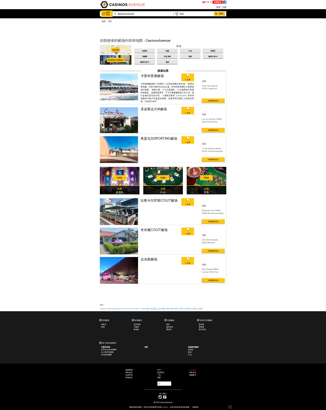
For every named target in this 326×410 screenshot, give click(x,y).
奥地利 (136, 329)
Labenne (103, 309)
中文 (207, 2)
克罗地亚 (137, 324)
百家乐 (212, 51)
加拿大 (103, 324)
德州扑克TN (144, 62)
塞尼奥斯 (162, 309)
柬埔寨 (201, 327)
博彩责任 (129, 372)
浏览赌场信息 (213, 101)
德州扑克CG (213, 56)
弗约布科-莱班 (172, 309)
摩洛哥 (169, 329)
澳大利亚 (202, 329)
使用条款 (129, 378)
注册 (224, 7)
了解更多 (195, 407)
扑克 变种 (167, 56)
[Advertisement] (163, 30)
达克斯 (199, 309)
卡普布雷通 (144, 309)
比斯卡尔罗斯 (184, 309)
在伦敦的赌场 (106, 355)
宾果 (190, 56)
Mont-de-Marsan (114, 309)
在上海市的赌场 (107, 352)
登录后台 (192, 372)
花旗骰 (144, 56)
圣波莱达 (154, 309)
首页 (103, 21)
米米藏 (193, 309)
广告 (159, 375)
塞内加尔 (169, 327)
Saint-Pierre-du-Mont (131, 309)
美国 (103, 327)
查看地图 (115, 50)
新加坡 (201, 324)
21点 (190, 51)
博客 (159, 378)
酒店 (167, 62)
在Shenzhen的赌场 (109, 350)
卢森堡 (136, 327)
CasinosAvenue (166, 402)
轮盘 (167, 51)
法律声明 (129, 375)
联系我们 (160, 372)
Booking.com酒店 (116, 60)
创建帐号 (192, 375)
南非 (168, 324)
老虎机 (144, 51)
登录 (218, 7)
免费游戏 (217, 2)
